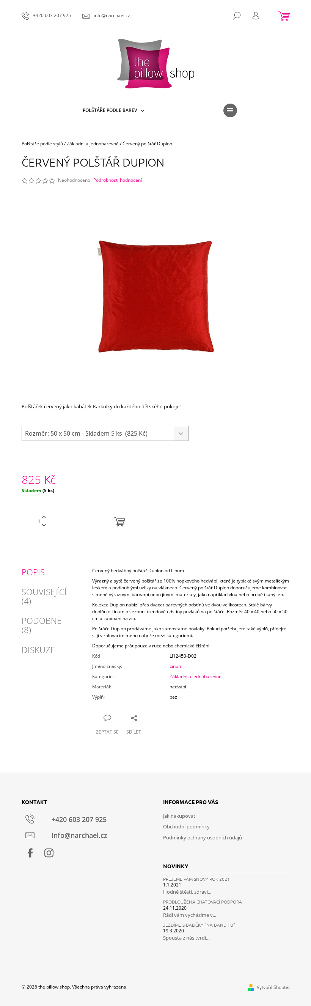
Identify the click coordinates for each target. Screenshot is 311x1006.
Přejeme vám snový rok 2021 (196, 879)
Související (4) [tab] (44, 596)
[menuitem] (113, 110)
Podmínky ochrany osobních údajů (202, 837)
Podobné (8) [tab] (41, 625)
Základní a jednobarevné (195, 676)
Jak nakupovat (179, 815)
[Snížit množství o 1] (44, 525)
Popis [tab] (33, 571)
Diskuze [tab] (38, 649)
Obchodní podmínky (186, 826)
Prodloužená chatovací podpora (202, 901)
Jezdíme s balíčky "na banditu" (199, 925)
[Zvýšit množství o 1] (44, 517)
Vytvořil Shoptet (273, 987)
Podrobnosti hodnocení (117, 180)
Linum (176, 666)
